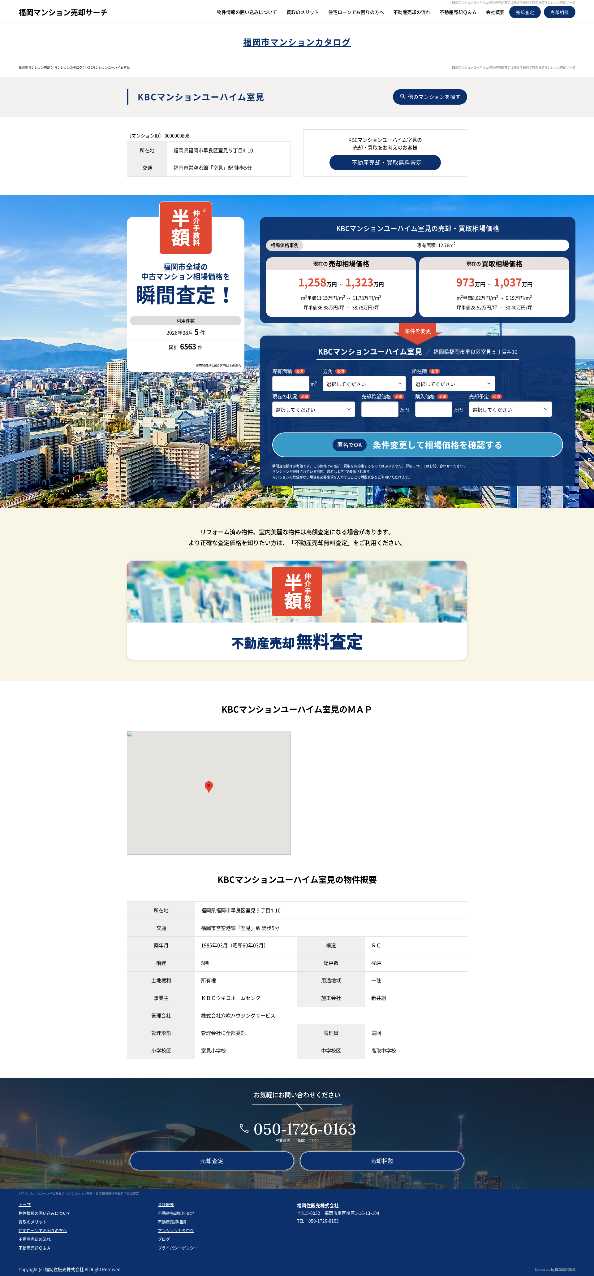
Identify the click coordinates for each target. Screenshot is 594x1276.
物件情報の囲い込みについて (45, 1213)
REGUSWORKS (565, 1269)
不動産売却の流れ (35, 1239)
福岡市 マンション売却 (34, 67)
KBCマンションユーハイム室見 (108, 67)
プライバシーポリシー (178, 1248)
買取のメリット (33, 1222)
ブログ (164, 1239)
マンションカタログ (68, 67)
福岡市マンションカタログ (297, 42)
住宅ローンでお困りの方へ (43, 1230)
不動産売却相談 (172, 1222)
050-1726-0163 (304, 1129)
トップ (25, 1204)
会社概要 (166, 1204)
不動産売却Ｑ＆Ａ (35, 1248)
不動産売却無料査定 (176, 1213)
